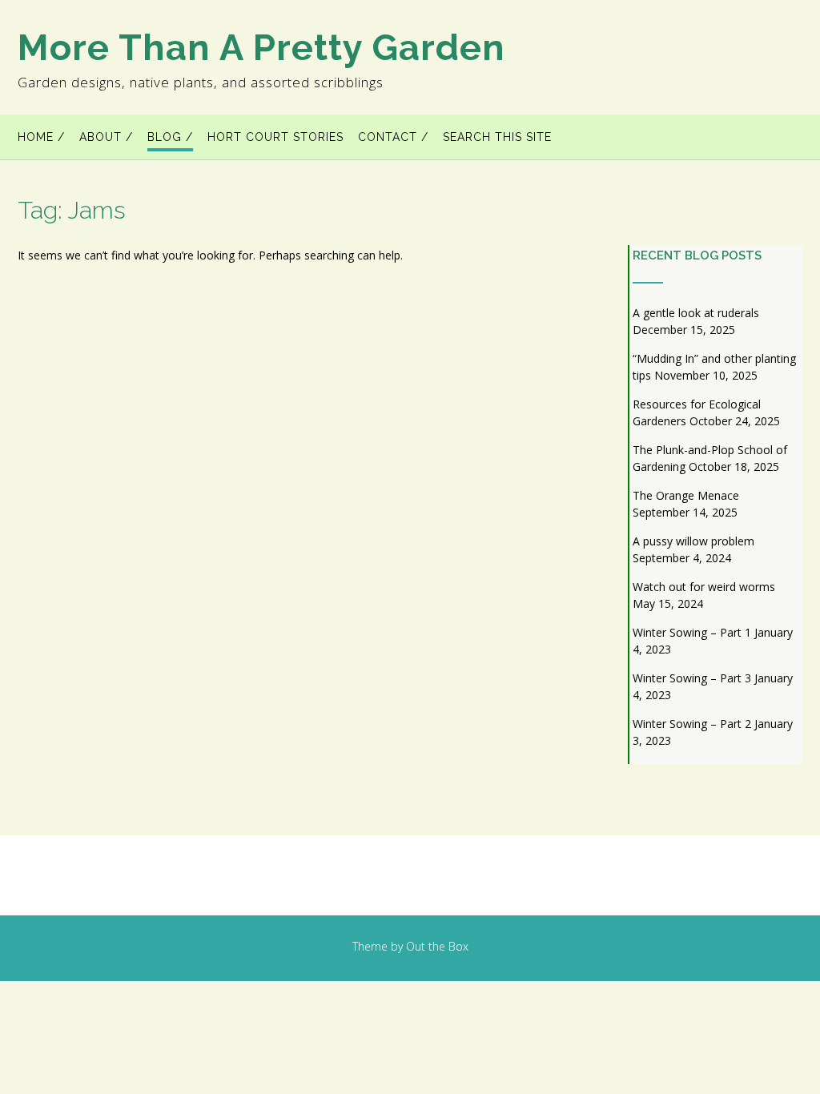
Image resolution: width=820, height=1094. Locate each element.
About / (106, 137)
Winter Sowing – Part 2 (692, 723)
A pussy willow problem (693, 541)
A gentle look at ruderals (696, 312)
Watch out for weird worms (704, 586)
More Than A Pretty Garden (261, 47)
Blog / (170, 137)
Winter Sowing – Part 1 (692, 632)
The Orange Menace (686, 495)
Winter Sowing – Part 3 (692, 678)
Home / (41, 137)
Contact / (393, 137)
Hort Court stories (275, 137)
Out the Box (437, 946)
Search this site (497, 137)
